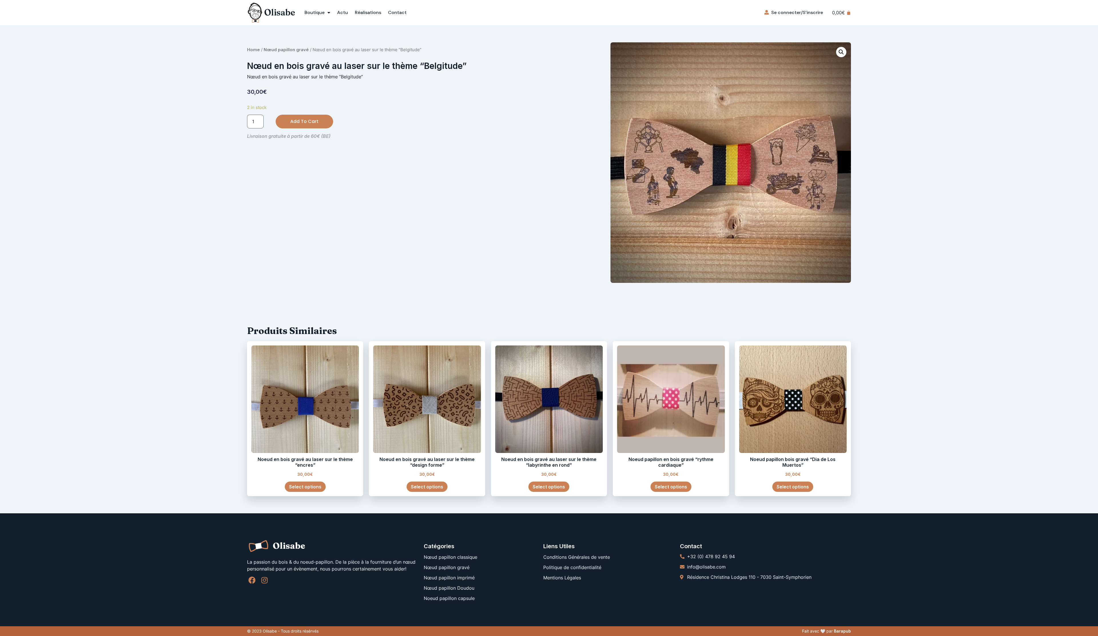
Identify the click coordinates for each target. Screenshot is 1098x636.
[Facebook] (252, 580)
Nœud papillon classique (450, 557)
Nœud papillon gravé (286, 49)
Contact (397, 12)
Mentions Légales (562, 578)
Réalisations (368, 12)
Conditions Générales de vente (576, 557)
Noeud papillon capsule (449, 598)
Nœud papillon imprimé (449, 578)
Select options (305, 487)
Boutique (315, 12)
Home (253, 49)
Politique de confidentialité (572, 567)
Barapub (842, 631)
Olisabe (279, 12)
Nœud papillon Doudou (449, 588)
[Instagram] (264, 580)
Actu (342, 12)
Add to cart (304, 121)
